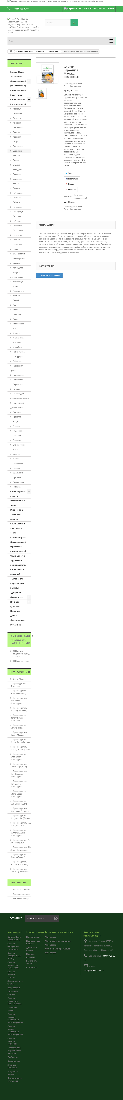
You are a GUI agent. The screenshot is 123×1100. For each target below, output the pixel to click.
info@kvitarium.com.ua (94, 970)
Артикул (68, 90)
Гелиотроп (17, 207)
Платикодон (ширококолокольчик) (19, 396)
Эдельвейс (17, 473)
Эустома (16, 477)
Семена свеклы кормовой (17, 571)
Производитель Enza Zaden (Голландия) (18, 757)
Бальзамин (17, 146)
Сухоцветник (18, 445)
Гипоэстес (17, 226)
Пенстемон (17, 380)
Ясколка (16, 487)
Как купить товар (20, 899)
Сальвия (16, 435)
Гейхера (16, 202)
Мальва (16, 333)
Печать (71, 202)
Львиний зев (18, 324)
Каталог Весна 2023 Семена (17, 74)
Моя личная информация (57, 949)
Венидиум (17, 169)
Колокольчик (18, 291)
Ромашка (16, 426)
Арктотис (16, 132)
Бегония (16, 155)
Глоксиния (17, 235)
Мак (14, 328)
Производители (20, 671)
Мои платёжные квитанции (58, 941)
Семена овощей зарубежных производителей (18, 546)
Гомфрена (17, 244)
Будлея (16, 165)
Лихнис (16, 310)
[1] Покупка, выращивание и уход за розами (20, 654)
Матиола (16, 342)
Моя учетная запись (59, 932)
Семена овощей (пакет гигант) (18, 92)
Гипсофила (17, 230)
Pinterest (71, 189)
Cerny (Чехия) (19, 679)
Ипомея (16, 263)
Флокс (15, 459)
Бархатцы (17, 151)
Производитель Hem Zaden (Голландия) (18, 784)
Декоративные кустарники (17, 622)
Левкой (15, 300)
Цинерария (17, 463)
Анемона (16, 123)
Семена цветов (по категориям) (18, 101)
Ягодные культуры (15, 604)
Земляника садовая (15, 516)
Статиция (16, 440)
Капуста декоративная (16, 274)
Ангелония (17, 127)
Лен (14, 305)
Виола (15, 184)
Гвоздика (16, 198)
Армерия (16, 137)
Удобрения (15, 592)
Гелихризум (18, 212)
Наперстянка (18, 352)
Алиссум (16, 118)
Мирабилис (17, 347)
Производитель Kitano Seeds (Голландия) (18, 794)
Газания (16, 188)
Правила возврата (21, 894)
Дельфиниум (18, 254)
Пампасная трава (16, 368)
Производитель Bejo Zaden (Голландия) (18, 701)
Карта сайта (32, 967)
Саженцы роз (16, 597)
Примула (16, 417)
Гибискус (16, 221)
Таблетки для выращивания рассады (17, 583)
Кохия (15, 249)
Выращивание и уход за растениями (21, 640)
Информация (18, 882)
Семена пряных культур (18, 493)
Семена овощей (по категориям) (18, 83)
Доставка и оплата (21, 890)
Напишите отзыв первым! (80, 196)
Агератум (16, 109)
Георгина (16, 216)
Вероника (16, 179)
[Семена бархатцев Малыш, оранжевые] (41, 93)
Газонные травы (18, 537)
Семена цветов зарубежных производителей (18, 560)
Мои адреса (50, 945)
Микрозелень (16, 510)
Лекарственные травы (17, 503)
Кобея (15, 286)
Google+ (71, 184)
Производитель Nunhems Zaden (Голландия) (18, 833)
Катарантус (17, 282)
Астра (15, 141)
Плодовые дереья (15, 613)
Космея (16, 296)
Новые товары (33, 937)
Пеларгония (18, 375)
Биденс (16, 160)
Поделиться (72, 179)
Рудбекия (17, 431)
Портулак (16, 412)
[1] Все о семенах (20, 661)
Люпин (15, 319)
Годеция (16, 240)
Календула (17, 268)
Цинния (16, 468)
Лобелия (16, 314)
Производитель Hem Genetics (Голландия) (18, 774)
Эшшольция (18, 482)
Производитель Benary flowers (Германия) (18, 718)
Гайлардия (17, 193)
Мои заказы (50, 937)
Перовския (17, 384)
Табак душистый (15, 451)
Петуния (16, 389)
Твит (70, 173)
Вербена (16, 174)
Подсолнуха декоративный (17, 405)
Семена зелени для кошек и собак (17, 528)
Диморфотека (18, 258)
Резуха (15, 421)
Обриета (16, 361)
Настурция (17, 356)
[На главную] (11, 51)
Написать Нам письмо (94, 8)
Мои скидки (50, 953)
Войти (111, 8)
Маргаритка (17, 338)
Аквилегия (17, 113)
